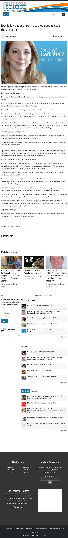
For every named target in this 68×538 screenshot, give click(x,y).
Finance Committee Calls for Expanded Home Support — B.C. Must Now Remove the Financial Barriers (11, 275)
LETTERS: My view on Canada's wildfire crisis (40, 305)
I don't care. (6, 316)
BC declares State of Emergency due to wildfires (41, 403)
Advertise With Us (8, 528)
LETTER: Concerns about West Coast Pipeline (40, 364)
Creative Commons (41, 528)
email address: (50, 476)
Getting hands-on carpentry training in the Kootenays (43, 318)
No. (4, 310)
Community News (10, 470)
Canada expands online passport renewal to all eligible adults (45, 418)
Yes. (4, 308)
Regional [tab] (34, 391)
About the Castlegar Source (57, 528)
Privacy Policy (30, 528)
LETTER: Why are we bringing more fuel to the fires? (42, 324)
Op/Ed (26, 470)
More (62, 337)
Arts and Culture (26, 467)
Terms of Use (19, 528)
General (18, 226)
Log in (44, 535)
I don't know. (7, 313)
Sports (26, 472)
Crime (11, 226)
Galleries (10, 472)
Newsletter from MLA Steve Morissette (39, 370)
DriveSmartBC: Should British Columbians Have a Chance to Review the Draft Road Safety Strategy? (56, 275)
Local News (10, 467)
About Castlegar (34, 532)
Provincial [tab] (25, 391)
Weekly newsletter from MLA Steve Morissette (41, 376)
